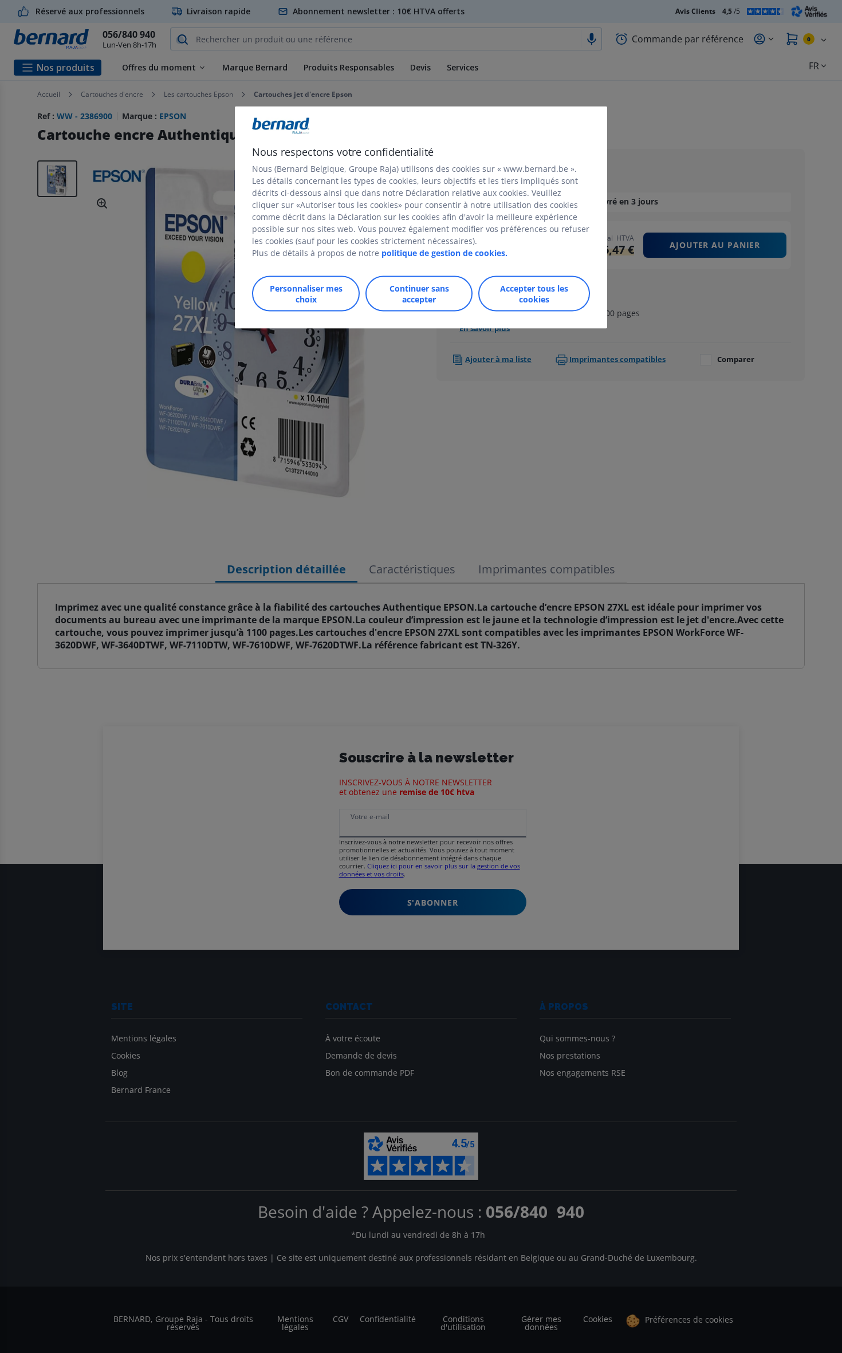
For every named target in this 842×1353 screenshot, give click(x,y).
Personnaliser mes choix (306, 294)
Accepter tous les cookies (534, 294)
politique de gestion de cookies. (444, 252)
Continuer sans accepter (419, 294)
